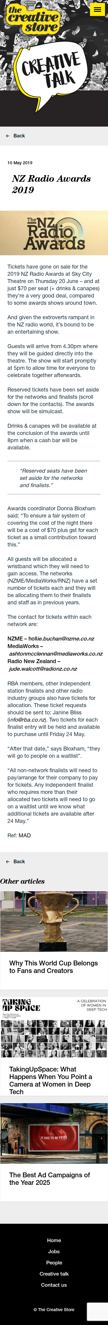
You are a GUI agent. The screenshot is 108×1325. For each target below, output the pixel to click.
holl (61, 638)
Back (18, 135)
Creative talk (54, 1274)
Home (54, 1240)
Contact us (54, 1285)
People (54, 1263)
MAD (25, 835)
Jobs (54, 1251)
